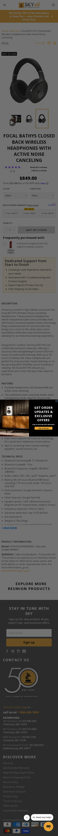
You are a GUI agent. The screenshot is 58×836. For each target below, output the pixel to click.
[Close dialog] (56, 401)
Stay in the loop (44, 428)
